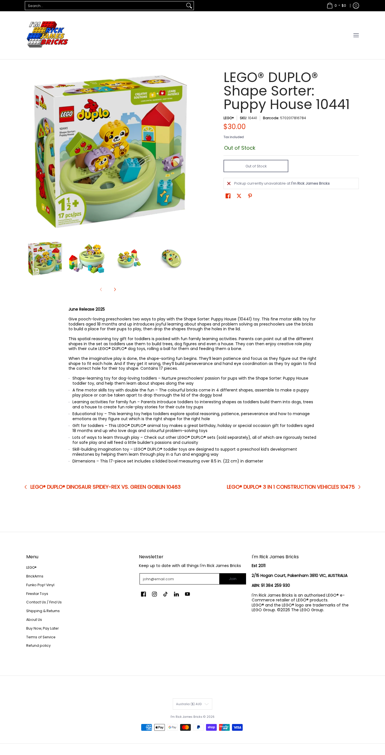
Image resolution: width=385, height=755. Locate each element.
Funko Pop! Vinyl (40, 585)
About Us (34, 619)
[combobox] (105, 5)
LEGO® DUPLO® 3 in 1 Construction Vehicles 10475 (291, 487)
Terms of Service (41, 637)
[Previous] (30, 152)
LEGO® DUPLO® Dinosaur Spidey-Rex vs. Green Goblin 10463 (105, 487)
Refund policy (38, 645)
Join (232, 578)
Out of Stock (256, 166)
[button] (228, 195)
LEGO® (229, 118)
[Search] (189, 5)
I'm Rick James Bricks (186, 717)
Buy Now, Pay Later (42, 628)
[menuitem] (336, 5)
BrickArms (34, 576)
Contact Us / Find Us (44, 602)
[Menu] (356, 35)
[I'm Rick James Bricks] (47, 35)
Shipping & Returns (43, 610)
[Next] (186, 152)
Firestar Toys (37, 593)
